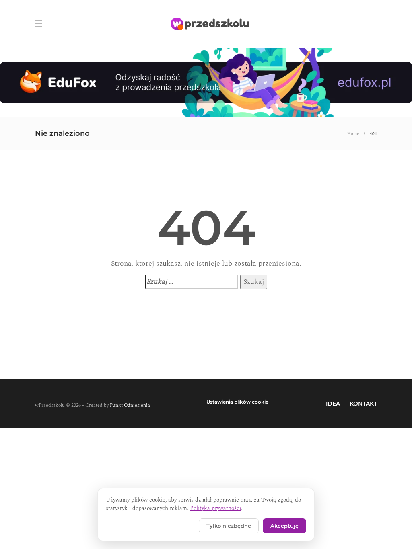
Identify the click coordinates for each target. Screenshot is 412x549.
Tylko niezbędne (228, 525)
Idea (333, 403)
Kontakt (363, 403)
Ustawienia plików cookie (237, 402)
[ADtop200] (206, 81)
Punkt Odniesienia (130, 405)
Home (353, 133)
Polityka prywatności (215, 508)
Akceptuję (284, 525)
